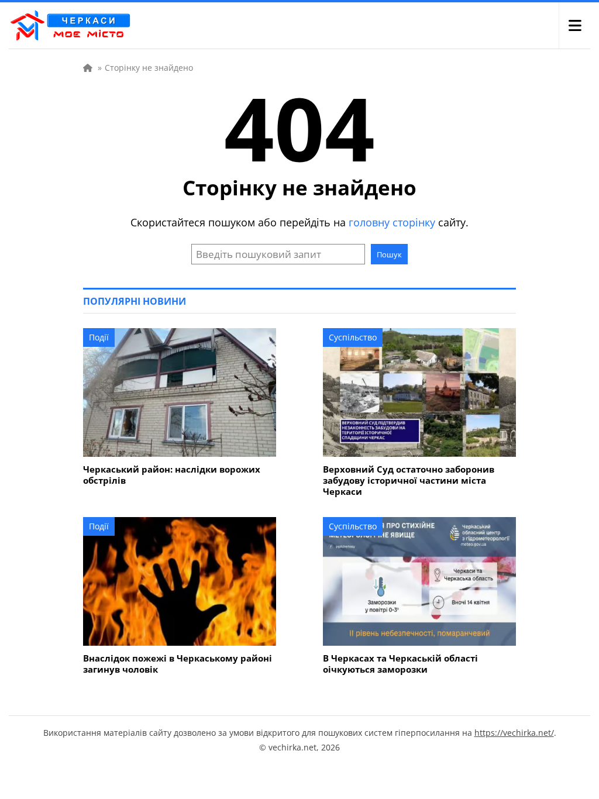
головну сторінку (392, 222)
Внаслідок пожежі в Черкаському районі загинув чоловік (177, 664)
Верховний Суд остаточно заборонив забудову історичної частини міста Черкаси (408, 480)
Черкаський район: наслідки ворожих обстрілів (171, 475)
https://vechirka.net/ (514, 732)
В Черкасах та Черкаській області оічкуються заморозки (400, 664)
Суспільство (353, 337)
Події (99, 337)
